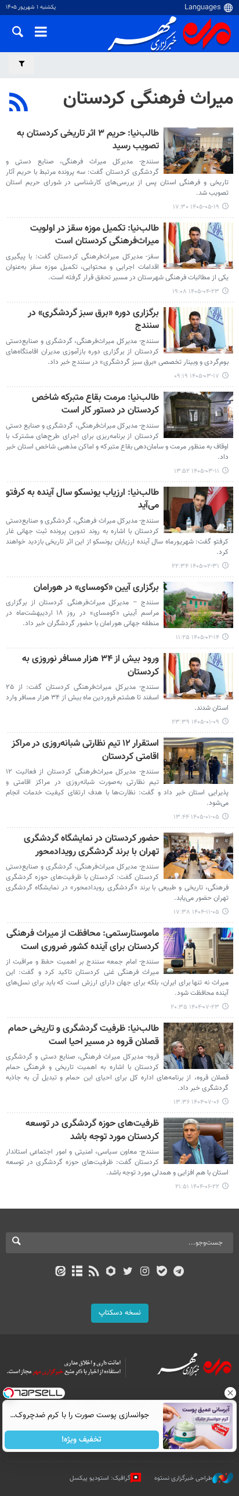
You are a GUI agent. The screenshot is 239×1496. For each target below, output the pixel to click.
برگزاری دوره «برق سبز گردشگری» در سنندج (93, 320)
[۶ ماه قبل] (198, 856)
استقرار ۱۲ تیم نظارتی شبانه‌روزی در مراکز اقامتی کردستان (85, 751)
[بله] (161, 1272)
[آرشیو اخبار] (77, 1272)
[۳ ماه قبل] (198, 510)
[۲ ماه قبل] (198, 330)
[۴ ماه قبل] (198, 676)
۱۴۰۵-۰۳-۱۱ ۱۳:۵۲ (196, 471)
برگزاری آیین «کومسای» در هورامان (96, 588)
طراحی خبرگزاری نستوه (183, 1478)
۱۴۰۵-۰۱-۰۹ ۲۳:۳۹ (195, 722)
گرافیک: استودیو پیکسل (100, 1478)
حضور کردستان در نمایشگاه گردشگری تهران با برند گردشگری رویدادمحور (91, 846)
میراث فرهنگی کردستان (148, 99)
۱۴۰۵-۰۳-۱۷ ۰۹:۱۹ (196, 376)
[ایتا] (60, 1272)
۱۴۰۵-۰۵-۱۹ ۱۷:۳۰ (196, 207)
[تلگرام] (179, 1272)
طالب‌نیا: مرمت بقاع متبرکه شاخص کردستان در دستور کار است (95, 405)
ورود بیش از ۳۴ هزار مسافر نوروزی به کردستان (90, 666)
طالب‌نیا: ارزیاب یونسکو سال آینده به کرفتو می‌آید (82, 500)
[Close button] (230, 1393)
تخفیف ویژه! (82, 1439)
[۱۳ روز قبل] (198, 150)
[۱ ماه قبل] (198, 245)
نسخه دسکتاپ (120, 1313)
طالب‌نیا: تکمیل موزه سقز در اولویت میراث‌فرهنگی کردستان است (94, 235)
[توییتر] (128, 1272)
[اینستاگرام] (144, 1272)
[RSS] (19, 103)
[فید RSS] (94, 1272)
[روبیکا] (111, 1272)
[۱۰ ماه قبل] (198, 951)
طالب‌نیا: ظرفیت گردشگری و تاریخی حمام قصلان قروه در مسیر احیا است (83, 1036)
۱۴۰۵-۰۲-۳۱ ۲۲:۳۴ (195, 566)
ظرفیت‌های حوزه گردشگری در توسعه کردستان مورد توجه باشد (92, 1131)
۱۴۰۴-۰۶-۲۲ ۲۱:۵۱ (197, 1187)
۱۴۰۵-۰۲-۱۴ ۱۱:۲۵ (197, 638)
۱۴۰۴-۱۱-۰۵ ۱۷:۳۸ (196, 912)
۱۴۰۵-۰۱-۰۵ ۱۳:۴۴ (196, 817)
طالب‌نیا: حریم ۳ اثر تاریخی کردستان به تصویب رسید (88, 140)
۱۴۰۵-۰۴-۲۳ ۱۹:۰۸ (195, 292)
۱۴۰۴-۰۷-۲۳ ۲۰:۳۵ (195, 1007)
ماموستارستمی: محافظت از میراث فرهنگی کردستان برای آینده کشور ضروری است (82, 941)
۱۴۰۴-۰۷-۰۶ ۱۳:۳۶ (196, 1102)
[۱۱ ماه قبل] (198, 1141)
